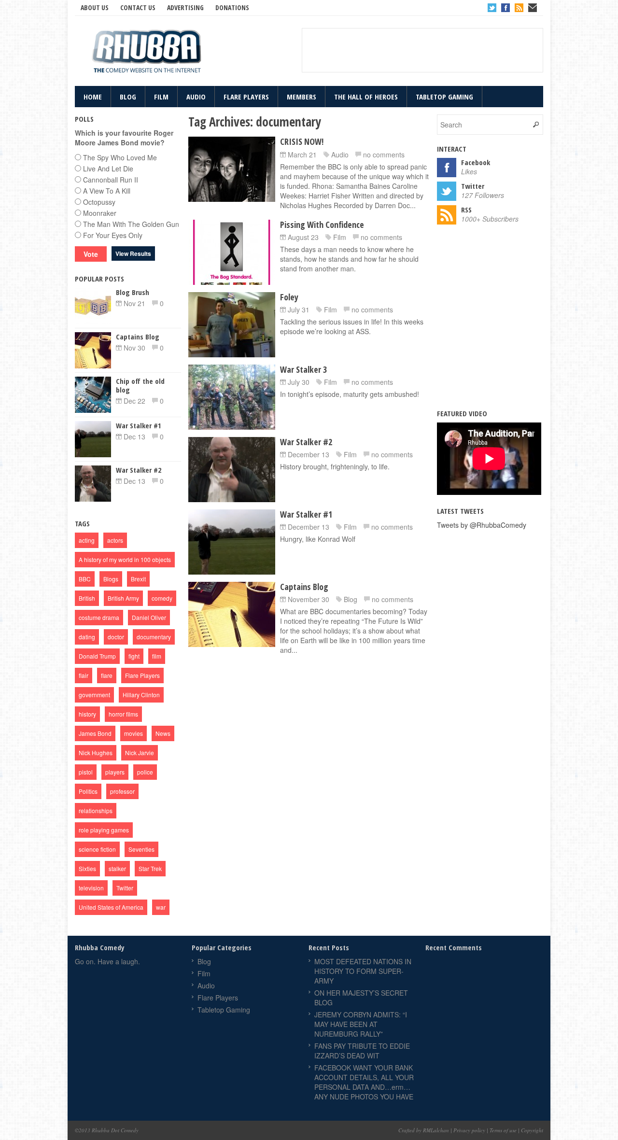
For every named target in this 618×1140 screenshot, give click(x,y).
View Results (133, 253)
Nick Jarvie (139, 752)
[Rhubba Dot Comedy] (147, 52)
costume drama (99, 617)
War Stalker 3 (303, 369)
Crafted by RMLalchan (423, 1130)
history (87, 714)
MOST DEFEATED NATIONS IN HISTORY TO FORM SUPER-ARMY (362, 971)
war (161, 907)
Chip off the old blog (140, 385)
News (162, 733)
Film (161, 96)
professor (122, 791)
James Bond (95, 733)
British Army (123, 598)
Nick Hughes (95, 752)
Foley (289, 297)
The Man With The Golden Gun (131, 224)
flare (106, 675)
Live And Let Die (108, 168)
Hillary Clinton (141, 694)
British (87, 598)
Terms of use (503, 1130)
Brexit (138, 579)
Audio (196, 96)
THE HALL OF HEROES (366, 96)
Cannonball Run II (110, 179)
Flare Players (246, 96)
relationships (95, 810)
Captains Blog (304, 586)
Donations (232, 7)
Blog (128, 96)
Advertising (185, 7)
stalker (117, 868)
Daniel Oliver (149, 617)
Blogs (110, 579)
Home (93, 96)
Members (301, 96)
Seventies (141, 849)
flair (83, 675)
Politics (88, 791)
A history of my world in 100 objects (125, 559)
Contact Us (137, 7)
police (145, 772)
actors (115, 540)
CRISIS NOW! (301, 141)
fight (134, 656)
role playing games (104, 830)
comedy (162, 598)
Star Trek (150, 868)
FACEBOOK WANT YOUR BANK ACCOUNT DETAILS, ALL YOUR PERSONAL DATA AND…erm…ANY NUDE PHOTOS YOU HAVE (364, 1082)
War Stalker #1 (306, 514)
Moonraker (99, 213)
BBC (85, 579)
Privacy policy (469, 1130)
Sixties (87, 868)
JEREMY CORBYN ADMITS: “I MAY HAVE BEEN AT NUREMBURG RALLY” (360, 1024)
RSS (519, 7)
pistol (86, 772)
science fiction (97, 849)
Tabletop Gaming (444, 96)
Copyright (532, 1130)
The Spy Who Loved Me (120, 157)
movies (133, 733)
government (94, 694)
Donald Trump (97, 656)
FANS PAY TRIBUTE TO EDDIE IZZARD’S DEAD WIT (362, 1050)
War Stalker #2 (306, 442)
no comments (384, 154)
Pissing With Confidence (322, 224)
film (156, 656)
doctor (116, 637)
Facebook (505, 7)
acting (87, 540)
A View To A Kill (106, 191)
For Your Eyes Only (112, 235)
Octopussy (99, 202)
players (115, 772)
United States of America (111, 907)
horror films (123, 714)
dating (87, 637)
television (91, 888)
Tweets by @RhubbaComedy (481, 525)
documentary (154, 637)
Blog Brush (132, 292)
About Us (95, 7)
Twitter (492, 7)
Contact (532, 7)
